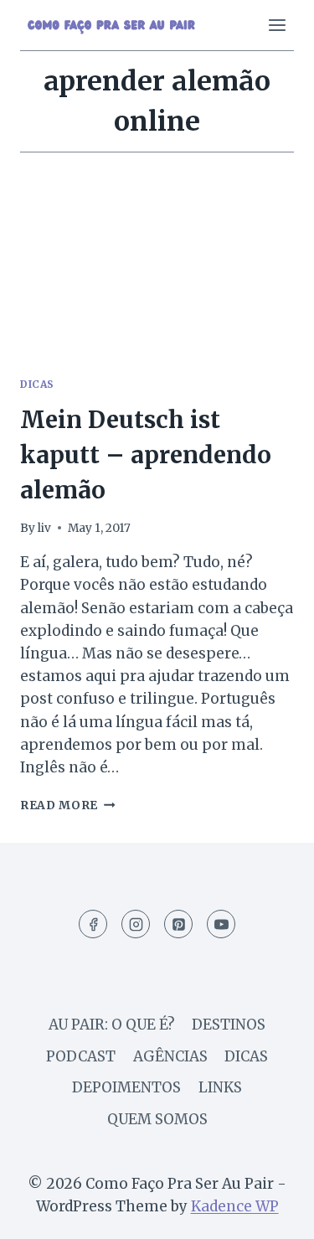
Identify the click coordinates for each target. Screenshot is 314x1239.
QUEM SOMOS (157, 1119)
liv (44, 528)
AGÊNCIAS (170, 1056)
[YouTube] (221, 924)
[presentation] (157, 270)
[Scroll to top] (272, 1213)
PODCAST (81, 1056)
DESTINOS (228, 1024)
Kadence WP (235, 1206)
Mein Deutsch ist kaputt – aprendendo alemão (145, 455)
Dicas (37, 384)
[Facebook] (93, 924)
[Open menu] (277, 24)
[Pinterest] (178, 924)
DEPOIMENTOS (126, 1087)
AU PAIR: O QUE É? (112, 1024)
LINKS (220, 1087)
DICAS (246, 1056)
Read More (68, 805)
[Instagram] (135, 924)
